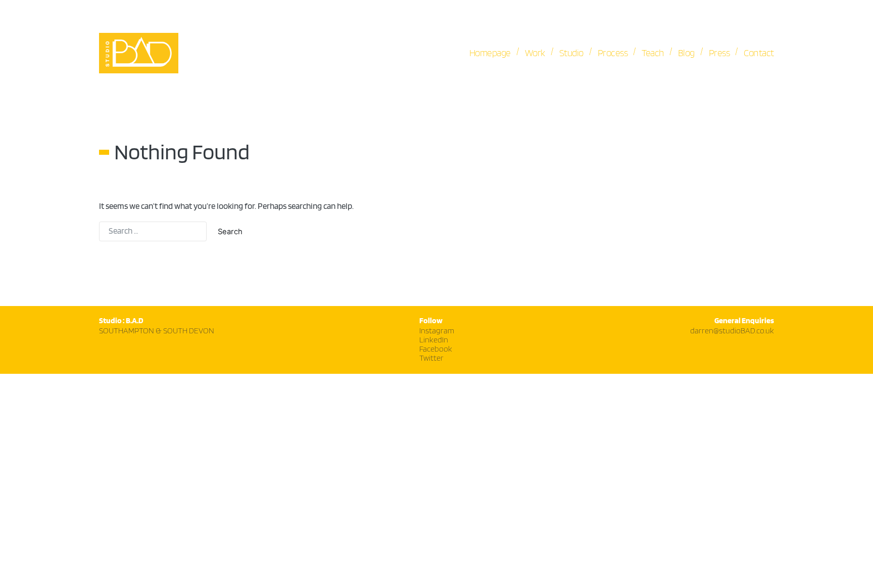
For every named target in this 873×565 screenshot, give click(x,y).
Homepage (490, 53)
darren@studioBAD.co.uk (732, 331)
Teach (653, 53)
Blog (686, 53)
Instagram (436, 331)
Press (719, 53)
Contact (759, 53)
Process (613, 53)
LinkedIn (433, 340)
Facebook (435, 349)
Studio (571, 53)
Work (535, 53)
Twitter (431, 358)
